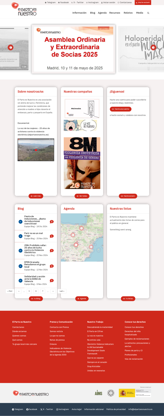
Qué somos (17, 340)
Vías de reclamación (134, 359)
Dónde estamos (19, 331)
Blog (92, 12)
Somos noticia (56, 331)
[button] (10, 47)
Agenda (102, 12)
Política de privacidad (116, 409)
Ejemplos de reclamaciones (137, 339)
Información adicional (94, 409)
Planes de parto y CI (134, 350)
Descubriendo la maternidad (99, 327)
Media (139, 12)
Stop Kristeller (93, 366)
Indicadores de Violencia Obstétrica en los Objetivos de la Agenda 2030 (62, 351)
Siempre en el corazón (97, 362)
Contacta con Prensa (59, 327)
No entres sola (93, 340)
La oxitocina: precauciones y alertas (137, 344)
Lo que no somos (57, 335)
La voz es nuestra (95, 335)
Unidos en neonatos (96, 370)
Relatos (128, 12)
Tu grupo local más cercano (24, 344)
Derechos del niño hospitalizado (133, 333)
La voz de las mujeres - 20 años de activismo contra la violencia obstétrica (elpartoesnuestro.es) (34, 131)
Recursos (114, 12)
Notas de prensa (57, 340)
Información (79, 12)
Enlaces (53, 344)
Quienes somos (19, 335)
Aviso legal (77, 409)
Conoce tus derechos (134, 327)
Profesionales (131, 354)
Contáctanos (18, 327)
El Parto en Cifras (95, 331)
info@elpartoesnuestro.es (140, 409)
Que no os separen (95, 358)
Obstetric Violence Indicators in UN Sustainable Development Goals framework (100, 349)
